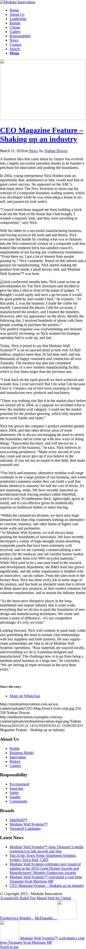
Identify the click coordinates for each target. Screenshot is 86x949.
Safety (14, 793)
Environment (19, 784)
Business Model (22, 753)
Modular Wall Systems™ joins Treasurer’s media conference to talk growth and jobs (46, 849)
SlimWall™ (18, 820)
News (33, 151)
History (15, 761)
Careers (15, 766)
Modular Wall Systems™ (29, 824)
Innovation (18, 757)
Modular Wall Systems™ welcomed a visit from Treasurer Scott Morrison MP (46, 879)
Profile (15, 748)
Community (18, 801)
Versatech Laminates (25, 828)
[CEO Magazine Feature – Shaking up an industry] (43, 119)
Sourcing (16, 788)
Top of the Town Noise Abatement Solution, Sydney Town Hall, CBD (43, 857)
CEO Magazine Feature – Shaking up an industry (41, 134)
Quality (15, 797)
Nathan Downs (55, 151)
